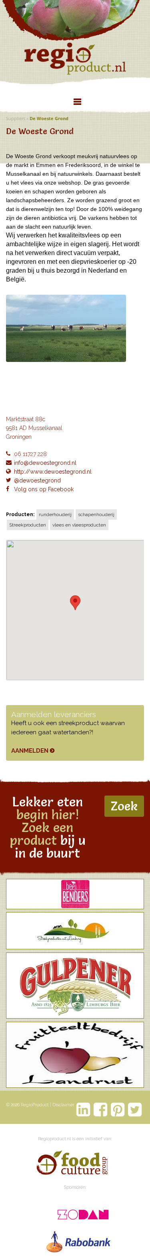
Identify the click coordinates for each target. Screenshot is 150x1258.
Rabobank (79, 1240)
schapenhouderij (96, 514)
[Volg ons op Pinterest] (118, 1110)
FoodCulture (72, 1164)
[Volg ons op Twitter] (135, 1110)
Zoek (124, 806)
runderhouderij (55, 514)
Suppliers (15, 118)
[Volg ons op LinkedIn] (83, 1110)
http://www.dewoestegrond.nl (53, 471)
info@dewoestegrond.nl (45, 463)
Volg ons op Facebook (44, 489)
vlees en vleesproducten (79, 525)
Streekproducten (27, 525)
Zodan (79, 1212)
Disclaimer (63, 1104)
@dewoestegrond (37, 480)
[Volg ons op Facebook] (101, 1110)
